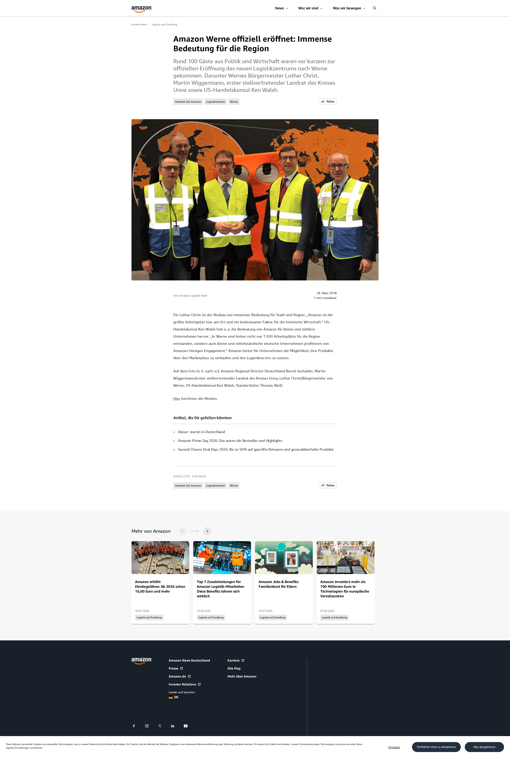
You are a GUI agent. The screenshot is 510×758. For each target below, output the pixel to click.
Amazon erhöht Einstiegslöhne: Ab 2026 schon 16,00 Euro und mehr (160, 586)
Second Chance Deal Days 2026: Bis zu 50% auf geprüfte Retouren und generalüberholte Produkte (256, 449)
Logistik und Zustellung (164, 24)
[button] (286, 8)
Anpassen (394, 747)
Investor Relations (182, 684)
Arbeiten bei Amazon (188, 101)
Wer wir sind (308, 8)
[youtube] (188, 726)
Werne (234, 101)
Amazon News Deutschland (189, 660)
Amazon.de (177, 676)
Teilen (330, 101)
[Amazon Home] (141, 9)
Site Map (234, 668)
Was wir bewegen (347, 8)
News (279, 8)
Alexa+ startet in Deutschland (201, 432)
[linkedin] (175, 726)
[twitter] (162, 726)
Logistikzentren (215, 101)
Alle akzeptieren (484, 747)
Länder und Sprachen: (182, 692)
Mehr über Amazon (242, 676)
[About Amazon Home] (141, 661)
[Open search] (375, 8)
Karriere (234, 660)
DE (176, 697)
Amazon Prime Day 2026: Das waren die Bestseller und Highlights (230, 440)
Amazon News (139, 24)
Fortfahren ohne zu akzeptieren (436, 747)
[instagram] (149, 726)
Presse (173, 668)
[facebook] (136, 726)
